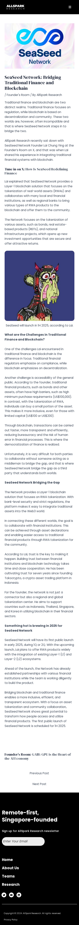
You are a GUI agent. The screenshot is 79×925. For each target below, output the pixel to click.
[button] (69, 7)
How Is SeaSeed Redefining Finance (36, 171)
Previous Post (39, 773)
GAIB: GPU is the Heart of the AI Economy (38, 756)
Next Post (39, 784)
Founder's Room (18, 95)
